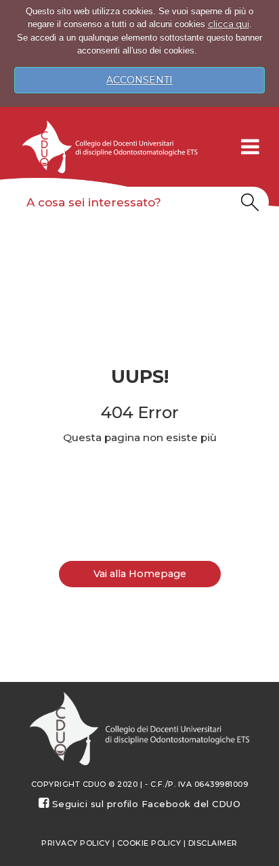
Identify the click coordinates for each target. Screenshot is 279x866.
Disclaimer (213, 843)
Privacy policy (75, 843)
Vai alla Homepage (139, 574)
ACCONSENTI (139, 80)
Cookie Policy (149, 843)
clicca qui (228, 23)
